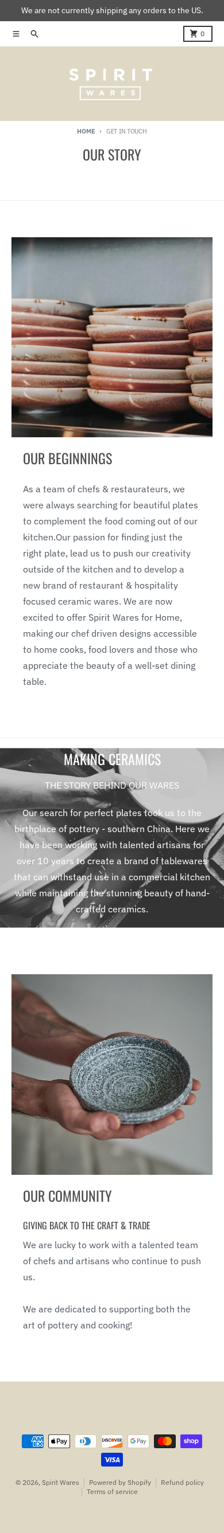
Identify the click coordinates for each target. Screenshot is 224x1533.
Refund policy (182, 1482)
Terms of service (112, 1491)
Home (86, 131)
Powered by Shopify (120, 1482)
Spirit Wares (60, 1482)
